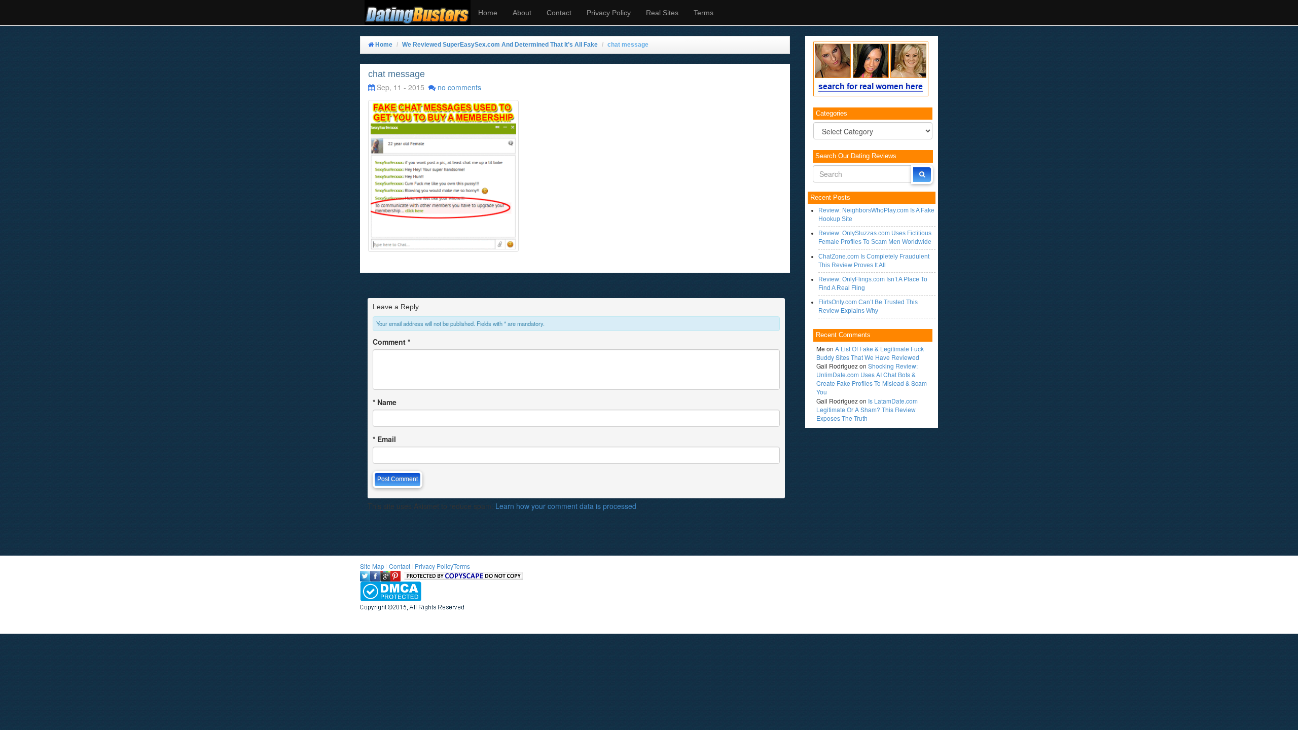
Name (384, 402)
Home (487, 13)
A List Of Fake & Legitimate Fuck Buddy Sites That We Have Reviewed (870, 352)
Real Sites (662, 13)
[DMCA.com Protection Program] (390, 590)
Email (384, 439)
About (522, 13)
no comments (459, 87)
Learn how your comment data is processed (565, 506)
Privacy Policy (609, 13)
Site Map (372, 566)
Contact (559, 13)
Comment (391, 342)
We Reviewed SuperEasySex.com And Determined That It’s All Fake (500, 44)
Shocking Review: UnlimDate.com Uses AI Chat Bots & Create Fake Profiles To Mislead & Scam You (871, 378)
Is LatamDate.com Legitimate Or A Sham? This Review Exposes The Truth (867, 409)
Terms (703, 13)
